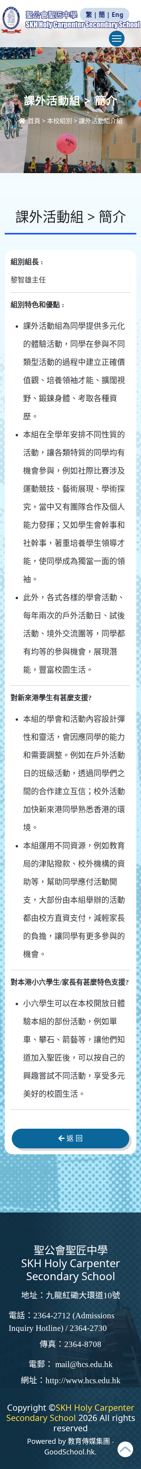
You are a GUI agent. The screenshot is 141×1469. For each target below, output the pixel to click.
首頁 (34, 120)
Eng (117, 14)
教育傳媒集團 (89, 1441)
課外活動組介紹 (101, 120)
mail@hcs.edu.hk (84, 1364)
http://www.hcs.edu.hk (83, 1380)
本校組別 (59, 120)
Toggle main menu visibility (117, 38)
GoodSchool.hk (69, 1451)
